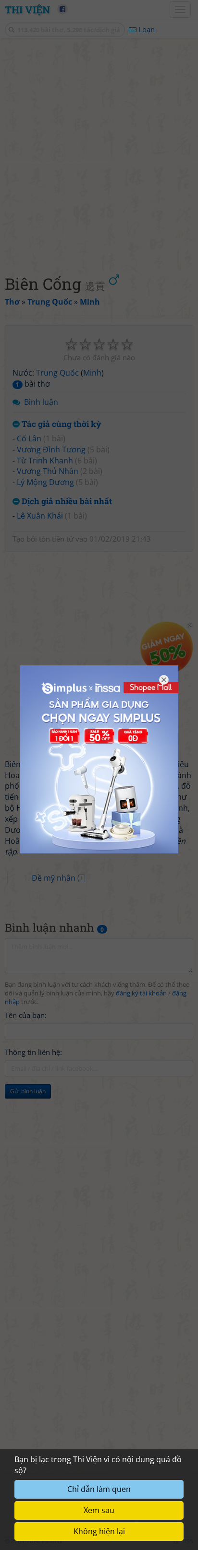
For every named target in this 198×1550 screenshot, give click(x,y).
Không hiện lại (99, 1531)
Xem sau (99, 1510)
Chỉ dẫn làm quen (99, 1489)
